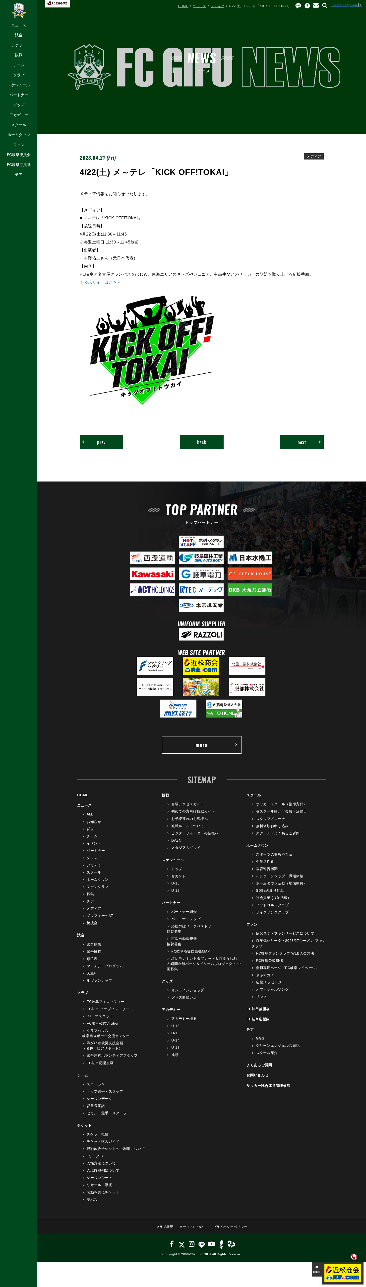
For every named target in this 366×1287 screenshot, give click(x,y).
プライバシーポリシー (230, 1227)
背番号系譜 (96, 1106)
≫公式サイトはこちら (100, 282)
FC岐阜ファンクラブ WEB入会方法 (285, 953)
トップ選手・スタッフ (105, 1091)
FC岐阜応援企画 (100, 1063)
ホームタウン (18, 135)
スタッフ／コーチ (270, 819)
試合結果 (94, 944)
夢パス (92, 1200)
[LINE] (201, 1244)
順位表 (92, 959)
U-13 (175, 1047)
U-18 (175, 883)
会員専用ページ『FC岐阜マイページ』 (287, 968)
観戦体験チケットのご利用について (116, 1149)
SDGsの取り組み (270, 890)
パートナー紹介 (184, 912)
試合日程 (94, 952)
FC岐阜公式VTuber (103, 1023)
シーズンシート (99, 1178)
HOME (183, 6)
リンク (261, 997)
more (201, 745)
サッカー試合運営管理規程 (268, 1086)
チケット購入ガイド (103, 1141)
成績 (175, 1055)
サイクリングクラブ (272, 912)
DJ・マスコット (100, 1016)
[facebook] (172, 1244)
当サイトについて (193, 1227)
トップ (176, 869)
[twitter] (181, 1244)
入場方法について (101, 1163)
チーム (18, 65)
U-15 (175, 890)
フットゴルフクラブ (272, 905)
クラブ (18, 75)
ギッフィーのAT (100, 916)
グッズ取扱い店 (184, 997)
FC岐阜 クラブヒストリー (108, 1009)
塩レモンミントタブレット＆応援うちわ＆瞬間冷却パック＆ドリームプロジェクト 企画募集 (204, 964)
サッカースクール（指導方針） (281, 804)
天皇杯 (92, 973)
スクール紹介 (267, 1053)
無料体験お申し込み (272, 826)
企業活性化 (265, 862)
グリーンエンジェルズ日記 (278, 1045)
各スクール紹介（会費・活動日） (283, 811)
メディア (218, 6)
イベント (94, 843)
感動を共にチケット (103, 1192)
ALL (90, 814)
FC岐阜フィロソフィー (105, 1002)
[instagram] (192, 1244)
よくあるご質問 (259, 1065)
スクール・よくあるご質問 (278, 833)
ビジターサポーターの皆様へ (195, 833)
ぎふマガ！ (265, 975)
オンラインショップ (187, 990)
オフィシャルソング (272, 989)
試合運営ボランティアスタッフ (112, 1055)
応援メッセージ (268, 982)
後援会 (92, 923)
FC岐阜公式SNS (269, 961)
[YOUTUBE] (211, 1244)
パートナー (18, 95)
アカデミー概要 (184, 1019)
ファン (18, 145)
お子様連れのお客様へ (189, 819)
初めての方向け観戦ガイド (193, 811)
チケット (18, 45)
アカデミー (18, 115)
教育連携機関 (267, 869)
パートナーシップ (185, 919)
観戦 (18, 55)
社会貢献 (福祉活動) (272, 898)
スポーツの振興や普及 (274, 854)
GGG (260, 1038)
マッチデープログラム (105, 966)
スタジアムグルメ (185, 848)
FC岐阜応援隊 (19, 164)
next (302, 442)
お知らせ (94, 822)
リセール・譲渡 (99, 1185)
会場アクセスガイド (187, 804)
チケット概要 (98, 1134)
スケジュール (18, 85)
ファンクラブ (98, 887)
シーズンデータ (99, 1099)
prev (101, 442)
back (201, 442)
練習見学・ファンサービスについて (285, 933)
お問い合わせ (257, 1075)
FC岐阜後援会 (19, 155)
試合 (18, 35)
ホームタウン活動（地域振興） (281, 883)
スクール (18, 125)
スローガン (96, 1084)
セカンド (178, 876)
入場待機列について (103, 1170)
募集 (90, 894)
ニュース (18, 25)
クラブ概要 (164, 1227)
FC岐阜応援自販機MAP (190, 951)
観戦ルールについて (187, 826)
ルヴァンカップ (99, 980)
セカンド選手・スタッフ (107, 1113)
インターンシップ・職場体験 (279, 876)
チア (18, 174)
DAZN (176, 840)
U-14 (175, 1040)
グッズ (18, 105)
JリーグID (95, 1156)
